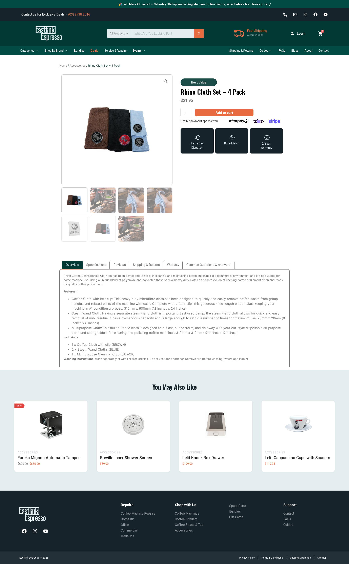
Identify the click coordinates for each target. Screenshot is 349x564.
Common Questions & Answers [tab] (208, 265)
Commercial (129, 530)
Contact (324, 50)
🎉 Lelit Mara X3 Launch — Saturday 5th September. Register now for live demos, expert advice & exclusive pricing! (185, 4)
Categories (27, 50)
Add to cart (224, 113)
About (308, 50)
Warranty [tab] (173, 265)
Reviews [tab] (120, 265)
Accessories (77, 65)
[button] (165, 81)
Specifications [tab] (96, 265)
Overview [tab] (72, 265)
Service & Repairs (115, 50)
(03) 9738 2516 (79, 14)
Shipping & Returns (241, 50)
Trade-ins (127, 536)
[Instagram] (305, 14)
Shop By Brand (54, 50)
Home (63, 65)
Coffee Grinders (186, 519)
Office (125, 525)
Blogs (295, 50)
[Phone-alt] (285, 14)
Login (301, 34)
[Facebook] (315, 14)
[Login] (292, 33)
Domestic (128, 519)
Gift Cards (236, 517)
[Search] (199, 33)
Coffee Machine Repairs (138, 513)
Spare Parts (237, 506)
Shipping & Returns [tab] (146, 265)
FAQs (282, 50)
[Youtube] (326, 14)
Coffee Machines (187, 513)
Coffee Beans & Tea (189, 525)
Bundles (79, 50)
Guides (264, 50)
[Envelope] (295, 14)
